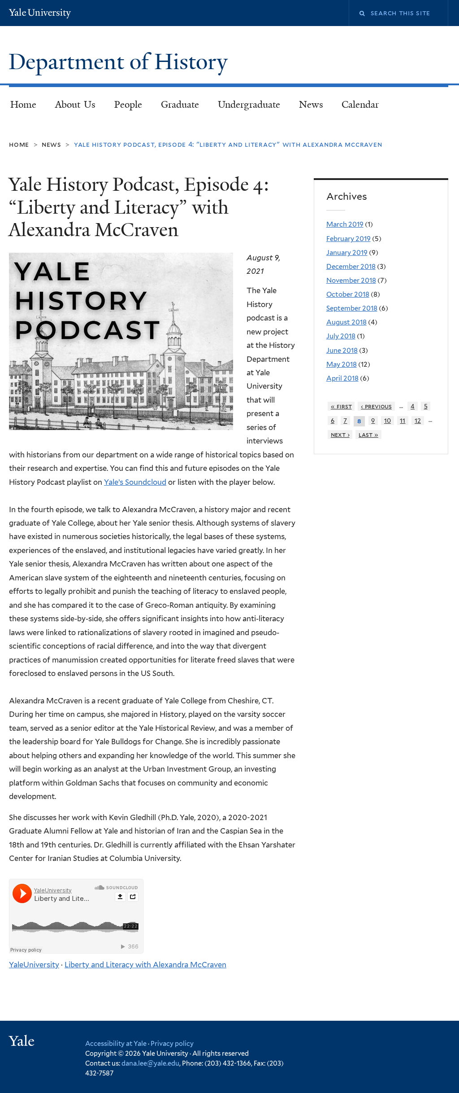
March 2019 (345, 224)
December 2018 (351, 267)
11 (402, 420)
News (311, 104)
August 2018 (346, 322)
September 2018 (351, 308)
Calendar (360, 104)
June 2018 (342, 351)
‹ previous (376, 406)
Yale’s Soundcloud (135, 482)
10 (387, 420)
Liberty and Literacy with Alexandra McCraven (145, 964)
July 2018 (340, 336)
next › (340, 434)
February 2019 (348, 239)
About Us (75, 104)
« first (341, 406)
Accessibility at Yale (116, 1043)
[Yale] (23, 1042)
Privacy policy (172, 1043)
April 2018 (342, 378)
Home (23, 104)
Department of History (121, 61)
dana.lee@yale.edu (150, 1063)
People (128, 104)
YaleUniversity (34, 964)
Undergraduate (249, 104)
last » (368, 434)
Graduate (180, 104)
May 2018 (341, 364)
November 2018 (351, 281)
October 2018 (347, 294)
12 (418, 420)
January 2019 (347, 253)
